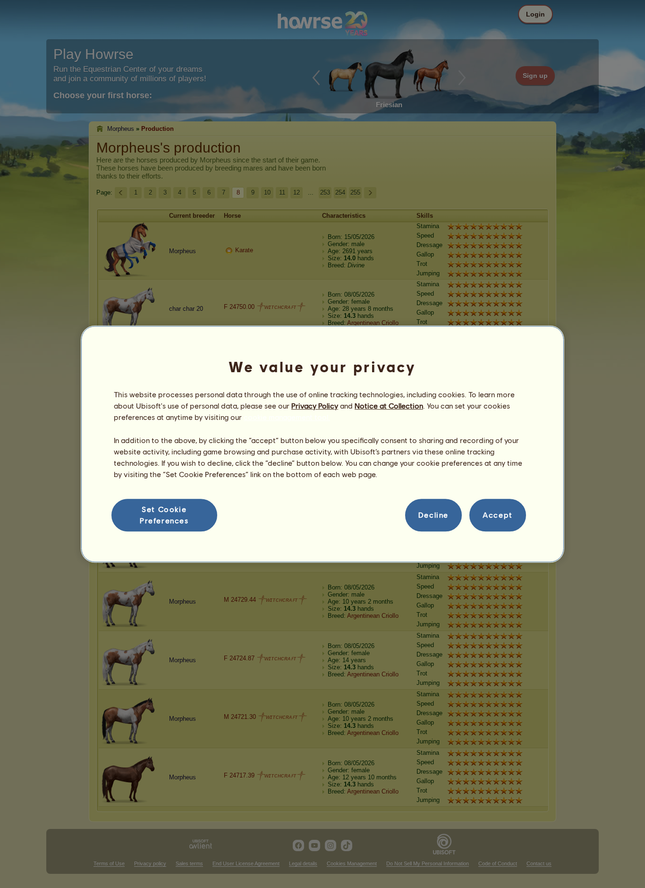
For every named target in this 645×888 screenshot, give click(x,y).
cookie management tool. (287, 417)
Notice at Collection (389, 405)
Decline (433, 515)
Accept (498, 515)
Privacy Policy (314, 405)
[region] (322, 444)
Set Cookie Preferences (164, 514)
